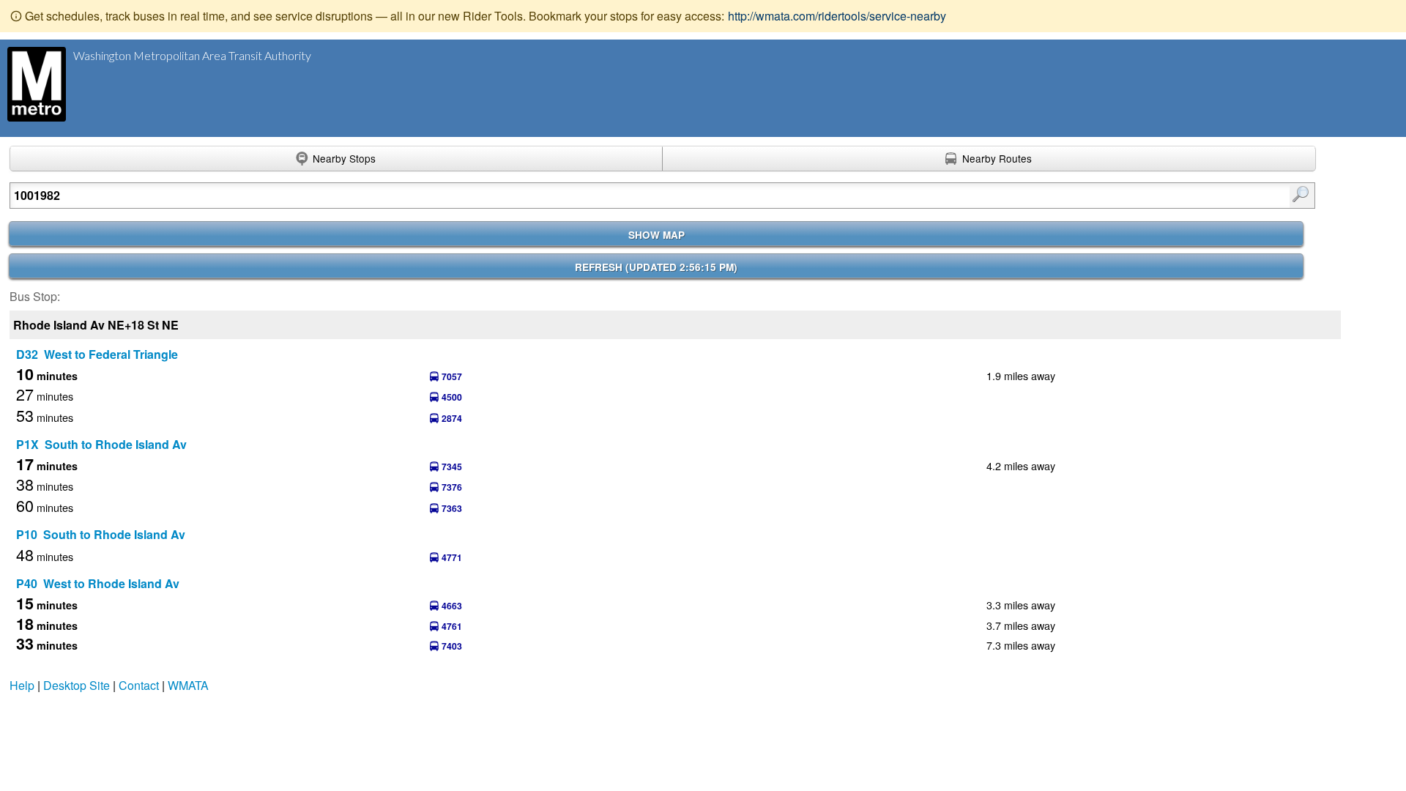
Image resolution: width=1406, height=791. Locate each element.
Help (22, 685)
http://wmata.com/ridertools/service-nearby (837, 15)
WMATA (188, 685)
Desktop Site (76, 685)
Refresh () (656, 267)
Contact (139, 685)
